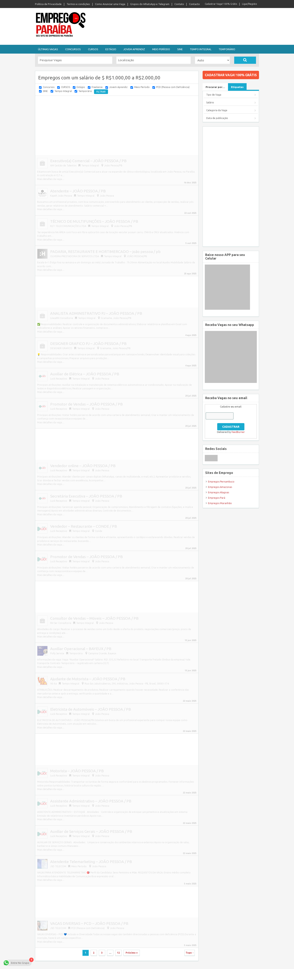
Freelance (97, 87)
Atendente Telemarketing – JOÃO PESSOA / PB (91, 861)
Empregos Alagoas (218, 492)
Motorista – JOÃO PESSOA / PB (77, 771)
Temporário (227, 49)
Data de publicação (217, 118)
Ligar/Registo (249, 4)
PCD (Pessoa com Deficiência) (173, 87)
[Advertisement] (169, 26)
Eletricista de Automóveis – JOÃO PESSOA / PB (90, 709)
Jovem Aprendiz (134, 49)
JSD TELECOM (58, 866)
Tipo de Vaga (213, 94)
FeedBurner (238, 432)
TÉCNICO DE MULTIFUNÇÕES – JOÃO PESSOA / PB (94, 221)
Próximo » (132, 952)
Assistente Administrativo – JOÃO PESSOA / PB (90, 801)
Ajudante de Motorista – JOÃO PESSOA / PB (87, 679)
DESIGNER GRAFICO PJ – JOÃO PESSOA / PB (88, 343)
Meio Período (161, 49)
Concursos (73, 49)
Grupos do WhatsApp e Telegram (149, 4)
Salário (210, 102)
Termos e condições (78, 4)
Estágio (110, 49)
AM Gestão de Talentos (63, 165)
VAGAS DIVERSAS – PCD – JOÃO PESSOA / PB (89, 923)
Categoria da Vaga (216, 110)
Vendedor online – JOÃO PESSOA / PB (83, 466)
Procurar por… (215, 87)
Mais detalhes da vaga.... (50, 179)
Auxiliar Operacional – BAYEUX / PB (80, 648)
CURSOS (93, 49)
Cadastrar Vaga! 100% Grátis (221, 4)
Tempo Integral (200, 49)
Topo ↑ (190, 952)
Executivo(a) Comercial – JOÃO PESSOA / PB (88, 161)
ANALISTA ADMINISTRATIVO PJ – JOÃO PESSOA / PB (96, 313)
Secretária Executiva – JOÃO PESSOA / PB (86, 496)
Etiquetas (237, 87)
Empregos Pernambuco (221, 481)
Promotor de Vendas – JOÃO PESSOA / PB (86, 404)
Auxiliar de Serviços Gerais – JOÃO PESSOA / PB (91, 831)
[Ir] (245, 60)
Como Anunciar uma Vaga (110, 4)
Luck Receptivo (59, 409)
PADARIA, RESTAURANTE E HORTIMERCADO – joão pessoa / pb (105, 251)
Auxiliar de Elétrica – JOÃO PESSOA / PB (84, 374)
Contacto (194, 4)
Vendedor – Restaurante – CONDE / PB (83, 526)
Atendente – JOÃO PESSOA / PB (78, 191)
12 (118, 952)
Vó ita (53, 683)
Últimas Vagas (48, 49)
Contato (179, 4)
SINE (180, 49)
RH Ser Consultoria (60, 623)
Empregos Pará (216, 497)
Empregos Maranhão (220, 503)
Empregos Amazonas (220, 487)
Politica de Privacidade (48, 4)
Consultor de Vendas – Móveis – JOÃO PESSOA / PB (94, 618)
